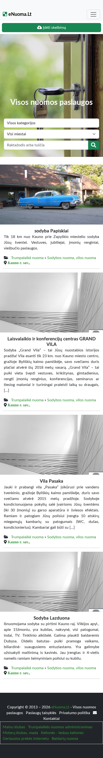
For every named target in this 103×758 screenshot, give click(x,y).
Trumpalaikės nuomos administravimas (60, 727)
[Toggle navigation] (93, 14)
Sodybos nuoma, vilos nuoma (71, 258)
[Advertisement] (51, 69)
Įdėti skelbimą (54, 28)
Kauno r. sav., (19, 263)
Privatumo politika (75, 713)
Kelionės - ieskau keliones (62, 733)
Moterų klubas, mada (20, 733)
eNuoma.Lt (19, 14)
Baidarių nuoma (65, 738)
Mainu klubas (14, 727)
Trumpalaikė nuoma (27, 258)
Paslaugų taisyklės (41, 713)
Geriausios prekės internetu (26, 738)
